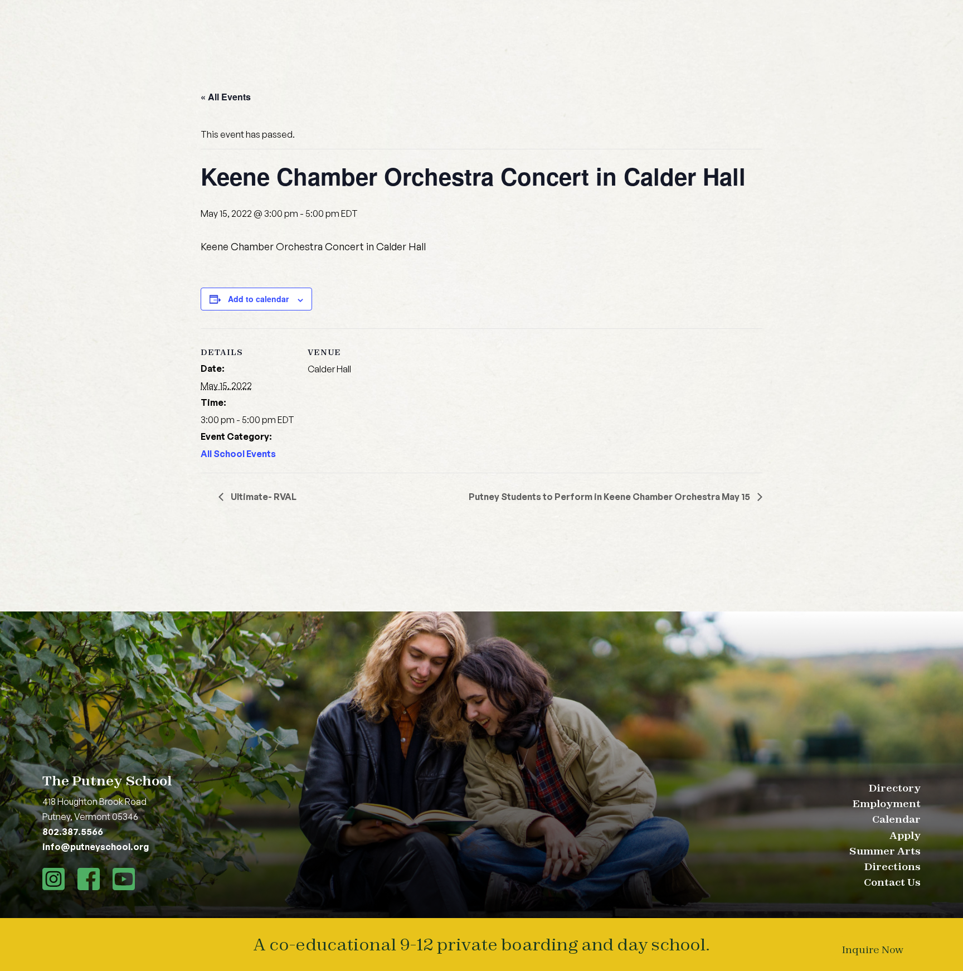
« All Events (226, 96)
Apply (905, 835)
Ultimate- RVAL (262, 496)
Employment (887, 803)
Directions (892, 866)
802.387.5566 (72, 831)
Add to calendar (258, 298)
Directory (895, 787)
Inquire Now (872, 949)
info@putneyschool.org (95, 846)
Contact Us (892, 882)
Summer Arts (885, 850)
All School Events (238, 453)
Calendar (896, 819)
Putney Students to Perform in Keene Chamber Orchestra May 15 (610, 496)
